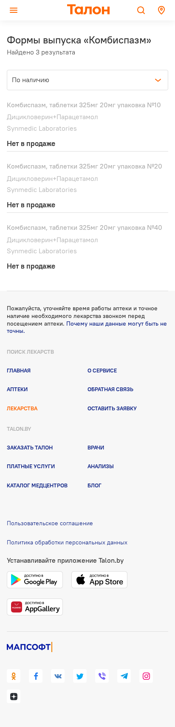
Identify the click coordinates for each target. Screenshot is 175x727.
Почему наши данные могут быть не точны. (87, 327)
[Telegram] (124, 676)
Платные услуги (31, 466)
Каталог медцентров (37, 485)
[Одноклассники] (13, 676)
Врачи (96, 447)
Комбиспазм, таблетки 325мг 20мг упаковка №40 (84, 227)
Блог (95, 485)
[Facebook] (35, 676)
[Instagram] (146, 676)
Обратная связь (110, 389)
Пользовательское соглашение (50, 523)
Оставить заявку (112, 408)
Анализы (101, 466)
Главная (19, 370)
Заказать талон (30, 447)
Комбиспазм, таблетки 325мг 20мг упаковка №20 (84, 166)
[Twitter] (80, 676)
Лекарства (22, 408)
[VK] (58, 676)
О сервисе (102, 370)
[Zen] (13, 696)
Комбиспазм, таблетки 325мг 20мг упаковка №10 (84, 104)
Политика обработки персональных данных (67, 542)
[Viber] (102, 676)
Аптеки (17, 389)
